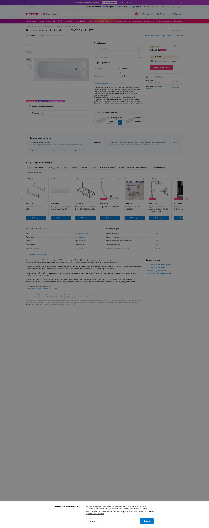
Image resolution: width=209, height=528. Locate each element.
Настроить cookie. (140, 508)
